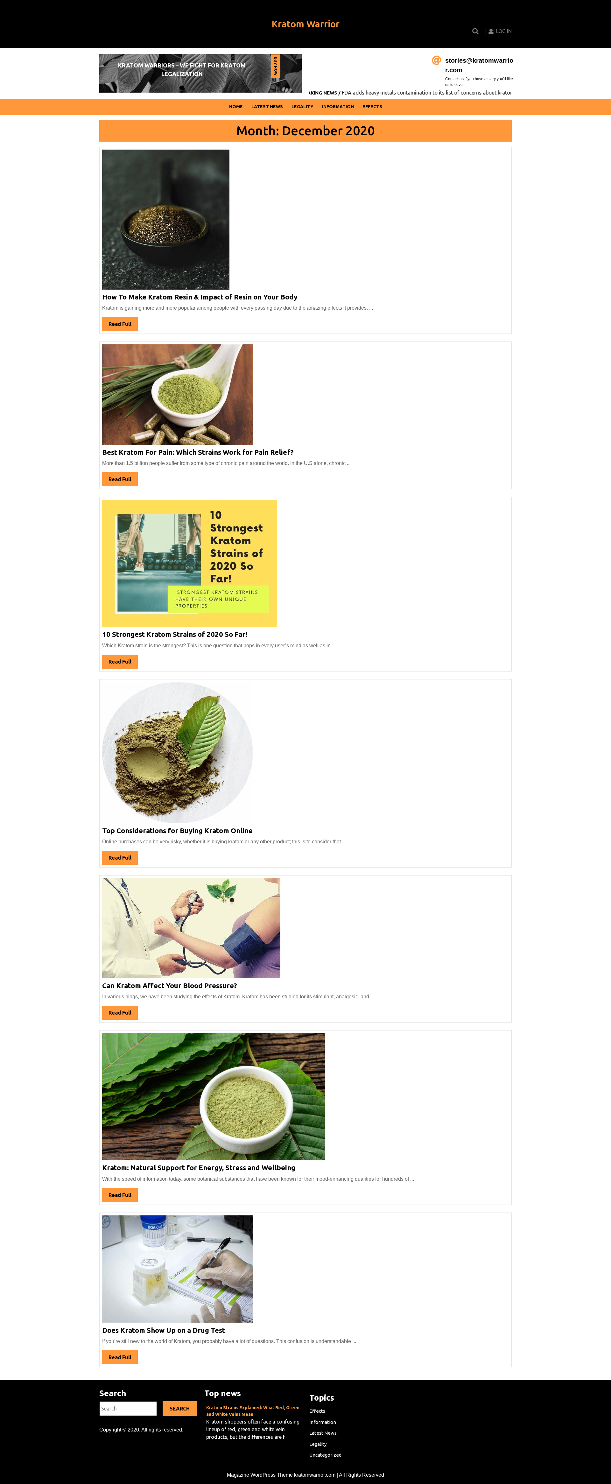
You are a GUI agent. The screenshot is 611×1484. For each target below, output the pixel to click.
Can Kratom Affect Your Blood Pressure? (169, 985)
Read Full (123, 326)
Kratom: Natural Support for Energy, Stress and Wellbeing (198, 1167)
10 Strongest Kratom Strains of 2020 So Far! (174, 634)
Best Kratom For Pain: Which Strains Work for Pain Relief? (198, 452)
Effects (372, 106)
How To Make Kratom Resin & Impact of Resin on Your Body (200, 297)
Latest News (267, 106)
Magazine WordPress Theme (260, 1475)
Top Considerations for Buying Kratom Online (177, 830)
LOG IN (504, 31)
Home (236, 106)
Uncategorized (325, 1455)
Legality (302, 106)
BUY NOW (275, 67)
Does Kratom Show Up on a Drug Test (163, 1330)
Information (338, 106)
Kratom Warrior (306, 23)
